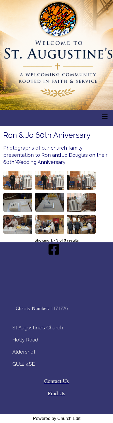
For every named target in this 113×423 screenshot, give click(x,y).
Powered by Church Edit (56, 418)
